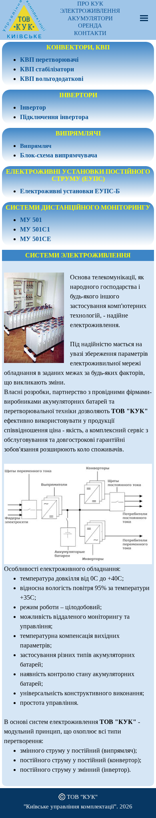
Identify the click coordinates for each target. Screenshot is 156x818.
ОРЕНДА (90, 25)
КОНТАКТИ (90, 33)
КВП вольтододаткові (51, 78)
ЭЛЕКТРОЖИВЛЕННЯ (90, 11)
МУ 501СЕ (35, 238)
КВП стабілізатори (47, 69)
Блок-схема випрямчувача (58, 155)
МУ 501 (31, 219)
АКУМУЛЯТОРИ (90, 18)
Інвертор (33, 107)
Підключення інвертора (54, 117)
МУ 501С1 (35, 229)
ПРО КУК (90, 3)
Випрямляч (35, 146)
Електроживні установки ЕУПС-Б (70, 191)
